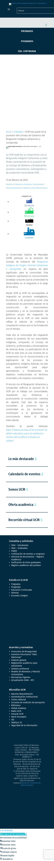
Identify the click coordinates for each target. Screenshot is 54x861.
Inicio (9, 131)
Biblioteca (15, 705)
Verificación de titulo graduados (26, 562)
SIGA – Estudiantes (19, 545)
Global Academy (18, 708)
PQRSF (14, 551)
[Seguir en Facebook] (11, 736)
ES (9, 9)
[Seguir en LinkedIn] (35, 736)
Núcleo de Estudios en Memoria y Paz (20, 188)
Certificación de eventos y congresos (28, 553)
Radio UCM (16, 711)
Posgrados (27, 41)
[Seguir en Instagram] (23, 736)
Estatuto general (18, 660)
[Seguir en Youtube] (29, 736)
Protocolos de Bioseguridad (24, 651)
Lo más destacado (21, 459)
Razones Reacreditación (22, 693)
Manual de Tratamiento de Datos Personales (31, 784)
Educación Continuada (21, 589)
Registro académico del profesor (26, 565)
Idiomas (15, 592)
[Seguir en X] (17, 736)
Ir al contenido (6, 830)
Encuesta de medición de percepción (28, 702)
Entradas (18, 131)
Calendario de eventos (24, 474)
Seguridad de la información (24, 725)
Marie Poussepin (18, 716)
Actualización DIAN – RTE (22, 680)
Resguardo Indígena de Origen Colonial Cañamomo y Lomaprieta (27, 265)
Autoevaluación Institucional (24, 696)
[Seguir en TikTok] (41, 736)
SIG (12, 719)
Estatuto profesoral (20, 668)
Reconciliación (42, 188)
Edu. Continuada (27, 51)
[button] (13, 834)
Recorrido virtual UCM (23, 520)
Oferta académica (20, 505)
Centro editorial (18, 699)
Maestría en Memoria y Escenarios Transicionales (24, 184)
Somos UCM (16, 489)
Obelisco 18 (16, 722)
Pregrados (27, 31)
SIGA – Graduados (19, 548)
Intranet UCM (17, 714)
